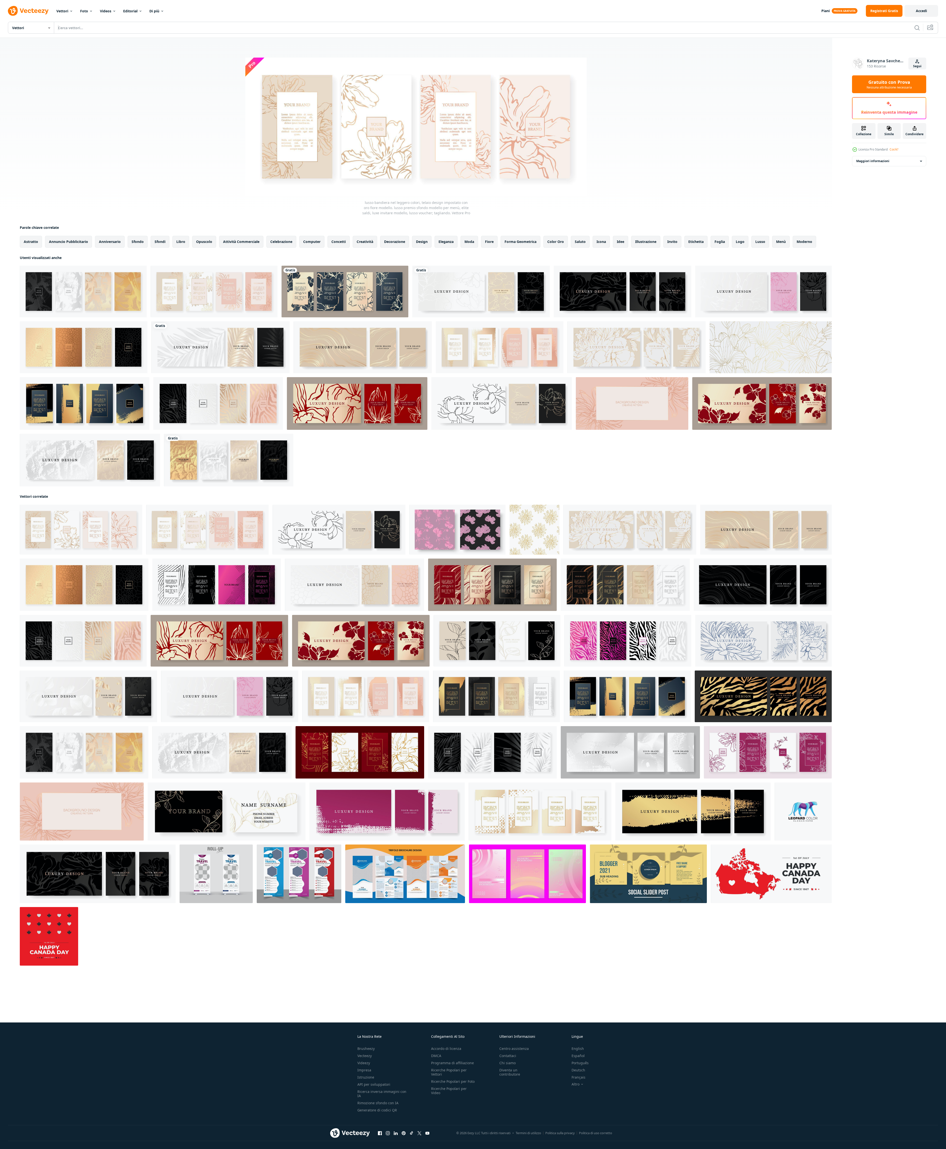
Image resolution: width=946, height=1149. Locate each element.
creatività (365, 241)
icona (601, 241)
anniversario (110, 241)
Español (578, 1055)
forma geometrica (520, 241)
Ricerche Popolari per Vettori (449, 1072)
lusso (760, 241)
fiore (489, 241)
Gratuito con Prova (889, 84)
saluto (580, 241)
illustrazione (645, 241)
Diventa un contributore (509, 1072)
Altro (575, 1084)
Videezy (363, 1063)
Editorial (130, 11)
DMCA (436, 1055)
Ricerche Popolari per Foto (453, 1081)
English (578, 1048)
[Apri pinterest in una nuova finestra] (404, 1133)
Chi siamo (507, 1063)
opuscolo (204, 241)
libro (180, 241)
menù (781, 241)
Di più (154, 11)
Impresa (364, 1070)
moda (469, 241)
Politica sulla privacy (560, 1133)
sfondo (138, 241)
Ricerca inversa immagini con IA (381, 1093)
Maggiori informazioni (872, 161)
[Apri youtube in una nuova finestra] (427, 1133)
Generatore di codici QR (377, 1110)
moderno (804, 241)
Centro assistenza (514, 1048)
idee (620, 241)
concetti (338, 241)
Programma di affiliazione (452, 1063)
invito (672, 241)
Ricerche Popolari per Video (449, 1090)
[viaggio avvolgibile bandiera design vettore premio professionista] (216, 874)
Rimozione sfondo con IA (377, 1103)
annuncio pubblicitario (68, 241)
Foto (84, 11)
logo (740, 241)
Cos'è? (894, 149)
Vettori (62, 11)
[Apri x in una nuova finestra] (419, 1133)
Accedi (921, 10)
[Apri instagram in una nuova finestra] (388, 1133)
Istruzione (365, 1077)
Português (580, 1063)
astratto (31, 241)
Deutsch (578, 1070)
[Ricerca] (917, 28)
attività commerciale (241, 241)
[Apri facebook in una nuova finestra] (380, 1133)
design (422, 241)
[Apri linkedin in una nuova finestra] (396, 1133)
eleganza (446, 241)
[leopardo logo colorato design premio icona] (803, 811)
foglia (720, 241)
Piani (825, 10)
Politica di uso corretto (595, 1133)
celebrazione (281, 241)
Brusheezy (366, 1048)
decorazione (394, 241)
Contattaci (507, 1055)
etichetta (696, 241)
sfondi (160, 241)
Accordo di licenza (446, 1048)
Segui (917, 66)
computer (312, 241)
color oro (555, 241)
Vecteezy (364, 1055)
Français (578, 1077)
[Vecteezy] (28, 11)
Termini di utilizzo (528, 1133)
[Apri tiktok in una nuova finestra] (412, 1133)
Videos (105, 11)
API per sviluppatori (373, 1084)
